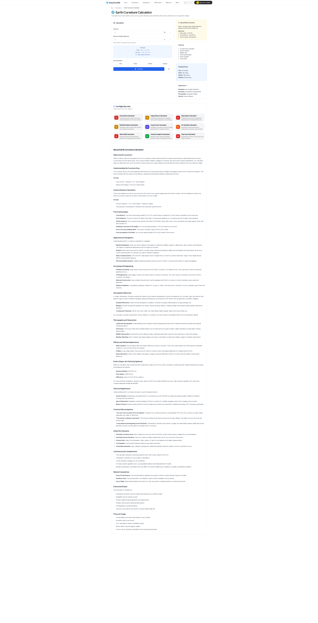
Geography (118, 8)
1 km (120, 63)
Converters (135, 2)
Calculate (140, 69)
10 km (135, 63)
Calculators (146, 2)
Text (125, 2)
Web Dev (168, 2)
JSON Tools (157, 2)
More (177, 2)
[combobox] (167, 32)
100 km (150, 63)
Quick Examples (117, 60)
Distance (116, 29)
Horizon (165, 63)
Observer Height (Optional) (121, 36)
